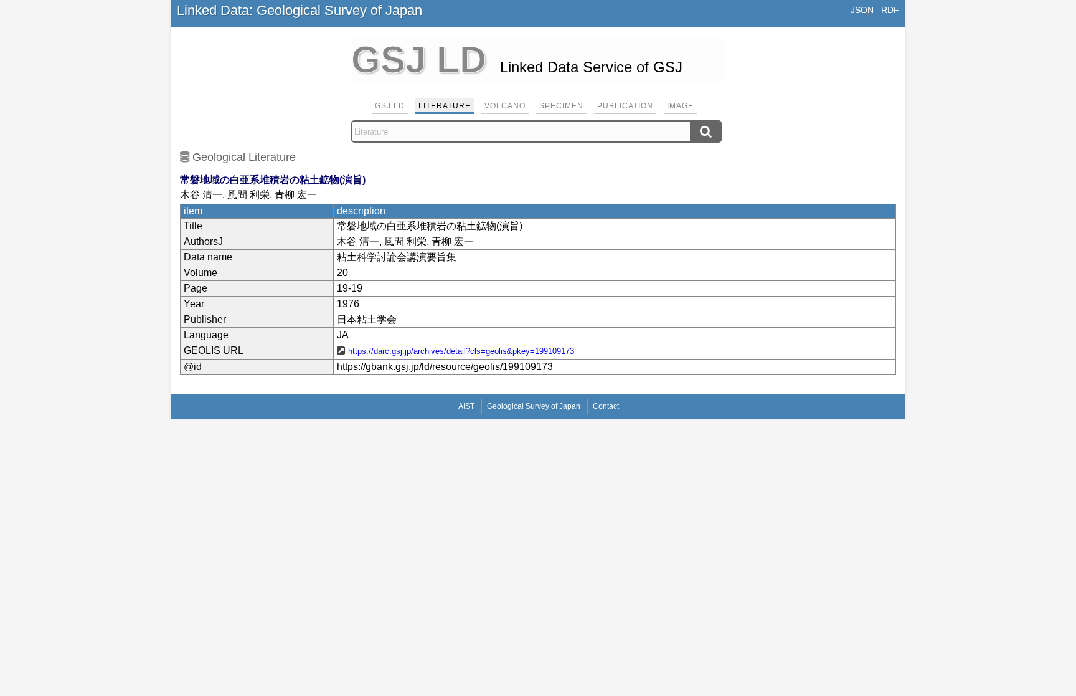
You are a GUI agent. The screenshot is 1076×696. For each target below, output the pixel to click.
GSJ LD (390, 106)
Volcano (505, 106)
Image (680, 106)
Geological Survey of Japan (533, 406)
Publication (625, 106)
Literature (444, 106)
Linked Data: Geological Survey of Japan (299, 10)
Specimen (561, 106)
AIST (466, 406)
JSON (862, 10)
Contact (606, 406)
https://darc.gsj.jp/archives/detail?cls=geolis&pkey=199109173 (461, 351)
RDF (890, 10)
